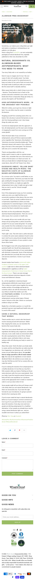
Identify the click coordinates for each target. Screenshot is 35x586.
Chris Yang (10, 416)
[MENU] (1, 6)
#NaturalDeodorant (12, 422)
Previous (25, 11)
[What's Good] (17, 6)
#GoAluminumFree (15, 419)
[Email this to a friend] (24, 430)
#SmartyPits (5, 419)
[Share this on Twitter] (10, 430)
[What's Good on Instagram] (20, 530)
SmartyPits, (16, 52)
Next (30, 11)
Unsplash (18, 416)
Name (4, 442)
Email (3, 450)
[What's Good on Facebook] (17, 530)
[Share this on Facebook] (15, 430)
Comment (5, 458)
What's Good (10, 554)
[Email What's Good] (14, 530)
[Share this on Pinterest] (20, 430)
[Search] (26, 6)
